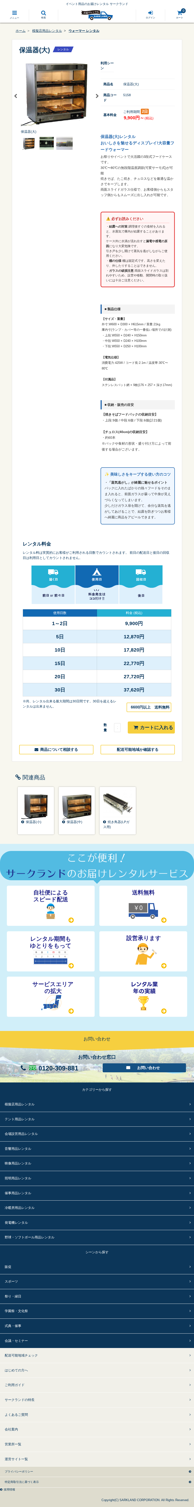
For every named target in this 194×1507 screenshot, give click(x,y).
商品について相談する (59, 749)
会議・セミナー (16, 1341)
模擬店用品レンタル (47, 31)
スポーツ (11, 1281)
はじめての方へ (16, 1370)
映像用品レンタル (18, 1163)
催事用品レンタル (18, 1193)
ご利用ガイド (15, 1385)
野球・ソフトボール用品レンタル (29, 1237)
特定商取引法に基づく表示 (22, 1482)
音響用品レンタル (18, 1149)
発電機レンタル (16, 1222)
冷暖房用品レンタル (20, 1208)
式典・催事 (13, 1326)
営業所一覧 (13, 1444)
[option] (56, 96)
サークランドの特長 (20, 1400)
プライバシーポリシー (19, 1471)
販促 (8, 1267)
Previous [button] (15, 96)
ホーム (21, 31)
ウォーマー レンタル (84, 31)
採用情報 (9, 1489)
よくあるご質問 (16, 1415)
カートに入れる (156, 727)
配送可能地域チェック (21, 1355)
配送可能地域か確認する (138, 749)
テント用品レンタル (20, 1119)
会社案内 (11, 1429)
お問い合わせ (148, 1068)
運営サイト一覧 (16, 1459)
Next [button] (97, 96)
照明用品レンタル (18, 1178)
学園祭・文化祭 (16, 1311)
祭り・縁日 (13, 1296)
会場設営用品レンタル (21, 1134)
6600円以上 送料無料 (150, 707)
